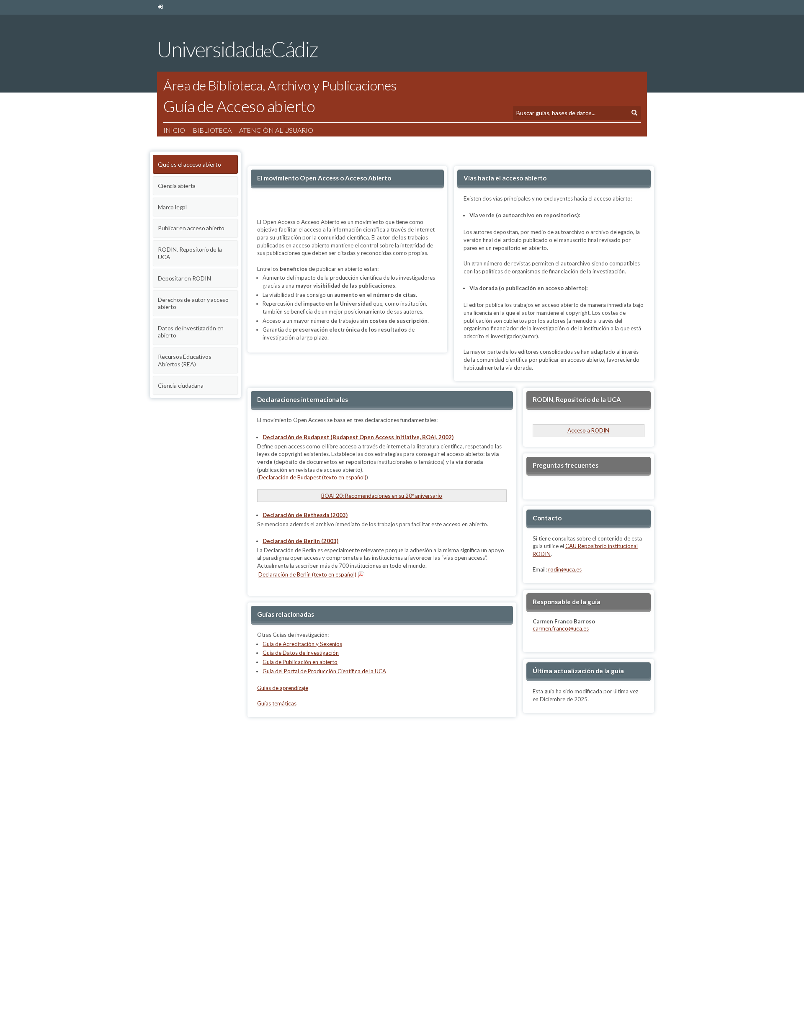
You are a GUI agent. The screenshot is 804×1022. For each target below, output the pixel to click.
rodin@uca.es (565, 569)
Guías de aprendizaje (282, 688)
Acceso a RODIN (588, 430)
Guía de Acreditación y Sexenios (302, 644)
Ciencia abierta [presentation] (177, 185)
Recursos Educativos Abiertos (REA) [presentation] (184, 360)
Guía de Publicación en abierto (300, 662)
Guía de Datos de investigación (301, 652)
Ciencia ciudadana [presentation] (181, 385)
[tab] (195, 163)
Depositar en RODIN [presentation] (184, 278)
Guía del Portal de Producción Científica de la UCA (324, 671)
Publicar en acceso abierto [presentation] (191, 228)
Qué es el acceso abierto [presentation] (189, 164)
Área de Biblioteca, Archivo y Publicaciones (280, 85)
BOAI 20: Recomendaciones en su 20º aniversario (381, 495)
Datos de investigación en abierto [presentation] (191, 331)
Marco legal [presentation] (172, 207)
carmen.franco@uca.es (561, 628)
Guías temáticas (276, 703)
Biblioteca (212, 130)
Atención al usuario (276, 130)
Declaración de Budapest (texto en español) (312, 477)
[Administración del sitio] (160, 6)
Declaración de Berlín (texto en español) (307, 574)
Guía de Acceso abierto (239, 106)
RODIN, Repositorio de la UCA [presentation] (190, 253)
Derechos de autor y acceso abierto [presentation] (193, 303)
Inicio (174, 130)
